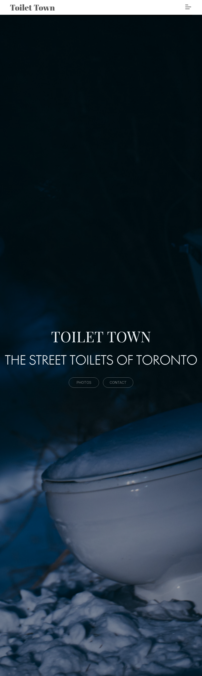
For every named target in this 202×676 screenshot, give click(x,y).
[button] (188, 5)
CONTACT (118, 382)
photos (84, 382)
